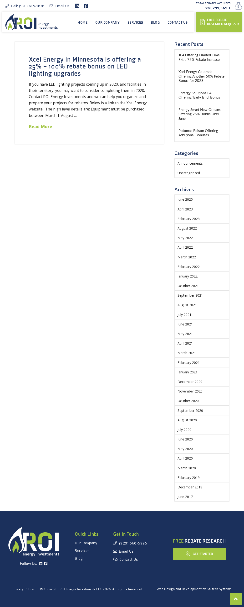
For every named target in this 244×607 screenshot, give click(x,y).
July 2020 (184, 429)
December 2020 (190, 381)
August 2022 (187, 228)
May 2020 (185, 448)
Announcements (190, 163)
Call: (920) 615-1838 (26, 6)
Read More (40, 126)
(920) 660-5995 (132, 543)
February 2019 (189, 477)
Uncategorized (189, 173)
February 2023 (189, 218)
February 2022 (189, 266)
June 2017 (185, 496)
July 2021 (184, 314)
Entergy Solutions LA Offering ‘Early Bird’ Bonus (199, 95)
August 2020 (187, 420)
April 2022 (185, 247)
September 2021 (190, 295)
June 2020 (185, 439)
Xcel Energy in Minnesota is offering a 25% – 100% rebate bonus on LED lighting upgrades (85, 67)
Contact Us (128, 559)
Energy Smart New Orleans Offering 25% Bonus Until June (199, 114)
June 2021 (185, 324)
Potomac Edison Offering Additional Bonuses (198, 133)
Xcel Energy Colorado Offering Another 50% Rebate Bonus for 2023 (201, 76)
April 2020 (185, 458)
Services (82, 551)
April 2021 (185, 343)
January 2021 (188, 372)
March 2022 (187, 257)
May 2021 (185, 333)
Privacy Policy (23, 589)
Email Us (61, 6)
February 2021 (189, 362)
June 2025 (185, 199)
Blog (79, 558)
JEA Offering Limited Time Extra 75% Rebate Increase (199, 57)
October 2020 (188, 400)
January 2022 (188, 276)
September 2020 (190, 410)
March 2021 (187, 353)
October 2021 (188, 285)
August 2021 (187, 305)
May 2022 (185, 237)
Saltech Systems (219, 589)
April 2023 (185, 209)
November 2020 (190, 391)
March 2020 (187, 468)
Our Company (86, 543)
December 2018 (190, 487)
